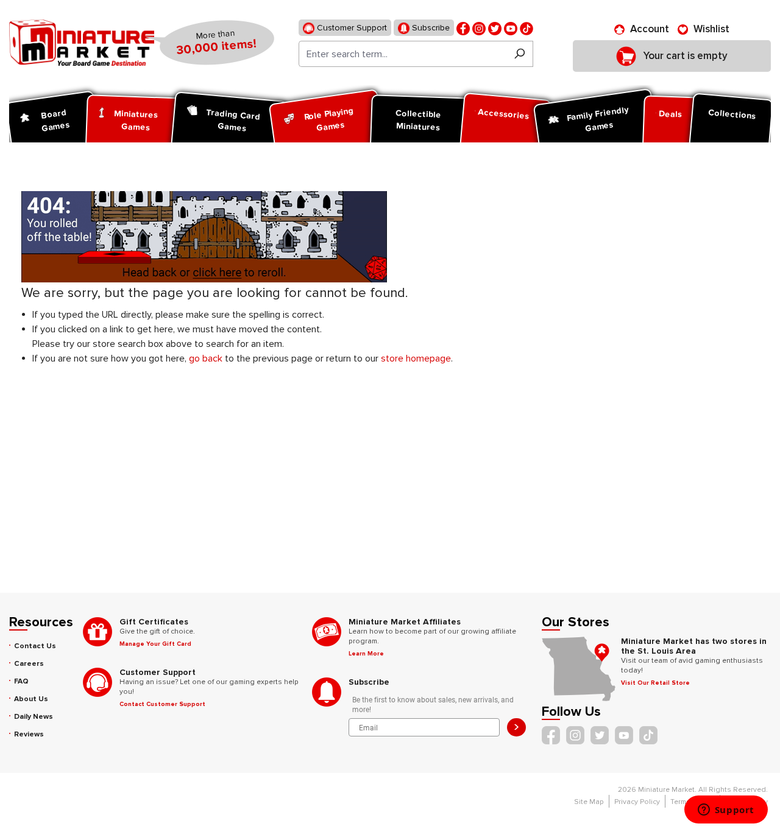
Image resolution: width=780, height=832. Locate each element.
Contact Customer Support (162, 704)
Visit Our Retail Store (655, 683)
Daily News (33, 716)
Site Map (589, 801)
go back (205, 358)
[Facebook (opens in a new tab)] (463, 28)
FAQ (21, 681)
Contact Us (35, 646)
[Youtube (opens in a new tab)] (510, 28)
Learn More (366, 653)
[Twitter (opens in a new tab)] (495, 28)
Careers (29, 663)
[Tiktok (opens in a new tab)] (526, 28)
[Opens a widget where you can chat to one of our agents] (726, 810)
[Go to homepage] (81, 42)
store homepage (416, 358)
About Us (31, 699)
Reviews (29, 734)
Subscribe (430, 28)
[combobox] (402, 54)
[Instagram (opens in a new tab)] (479, 28)
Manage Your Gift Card (155, 644)
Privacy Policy (637, 801)
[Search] (519, 54)
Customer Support (350, 28)
